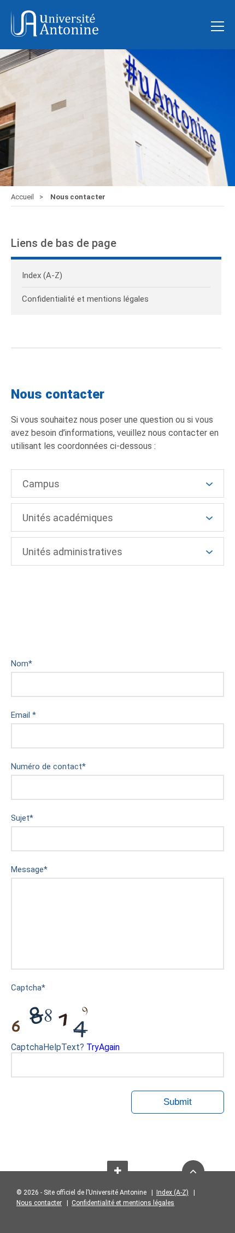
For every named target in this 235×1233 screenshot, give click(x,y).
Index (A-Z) (172, 1192)
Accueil (22, 197)
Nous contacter (39, 1203)
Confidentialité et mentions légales (123, 1203)
